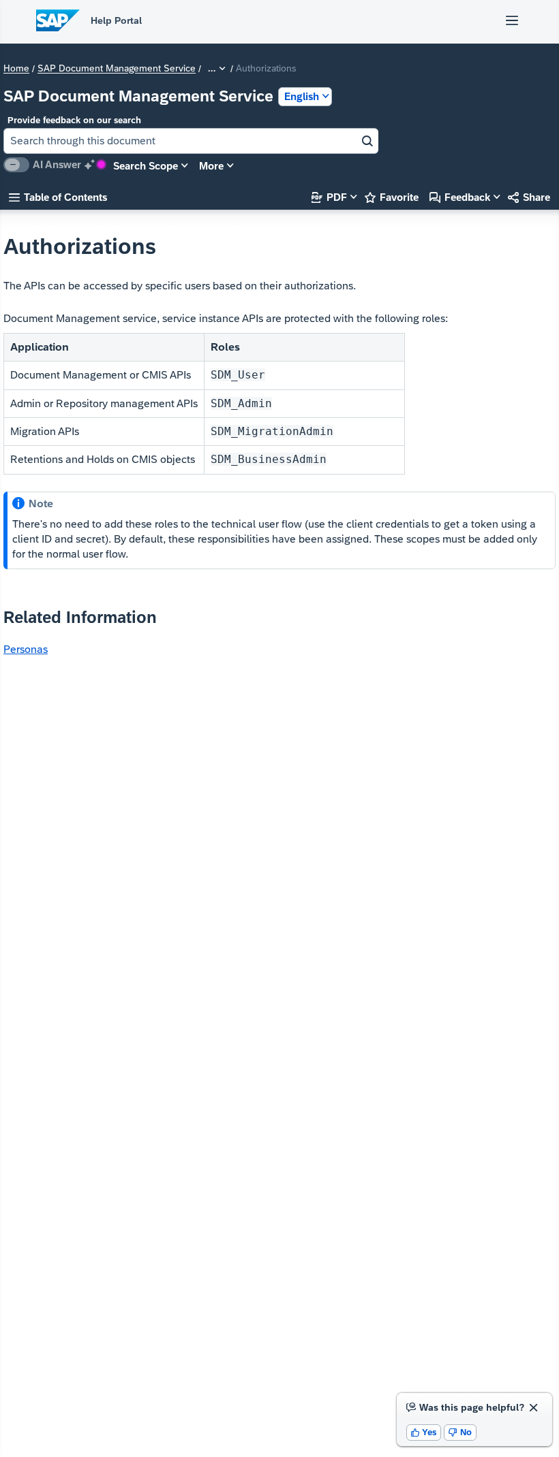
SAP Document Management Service (116, 68)
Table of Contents (58, 197)
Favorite (392, 197)
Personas (25, 649)
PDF (329, 197)
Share (529, 197)
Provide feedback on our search (74, 120)
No (460, 1432)
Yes (424, 1432)
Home (16, 68)
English (301, 96)
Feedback (459, 197)
